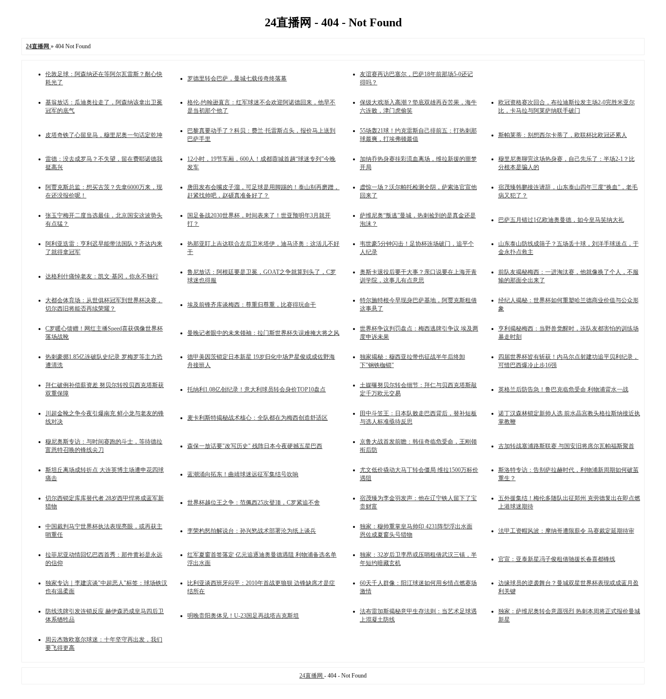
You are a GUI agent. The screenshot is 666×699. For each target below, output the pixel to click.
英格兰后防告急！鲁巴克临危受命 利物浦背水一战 (563, 389)
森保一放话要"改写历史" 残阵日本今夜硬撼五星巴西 (254, 446)
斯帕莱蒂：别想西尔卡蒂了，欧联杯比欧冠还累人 (562, 135)
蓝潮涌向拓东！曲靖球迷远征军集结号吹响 (242, 474)
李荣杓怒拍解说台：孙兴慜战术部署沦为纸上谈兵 (251, 530)
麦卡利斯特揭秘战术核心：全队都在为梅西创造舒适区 (257, 417)
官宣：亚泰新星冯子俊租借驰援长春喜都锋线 (556, 559)
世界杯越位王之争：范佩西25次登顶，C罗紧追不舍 (253, 502)
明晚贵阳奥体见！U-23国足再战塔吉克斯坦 (243, 615)
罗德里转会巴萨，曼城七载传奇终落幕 (237, 78)
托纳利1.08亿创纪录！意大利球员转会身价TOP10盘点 (256, 389)
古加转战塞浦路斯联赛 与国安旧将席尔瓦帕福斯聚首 (566, 446)
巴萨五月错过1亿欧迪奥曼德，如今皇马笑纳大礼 (561, 219)
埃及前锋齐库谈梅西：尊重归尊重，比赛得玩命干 (251, 304)
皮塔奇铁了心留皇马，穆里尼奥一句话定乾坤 (103, 135)
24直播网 (311, 675)
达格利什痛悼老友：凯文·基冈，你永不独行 (101, 276)
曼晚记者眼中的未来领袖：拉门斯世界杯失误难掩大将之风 (263, 333)
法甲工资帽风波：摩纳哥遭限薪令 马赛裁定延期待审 (566, 530)
